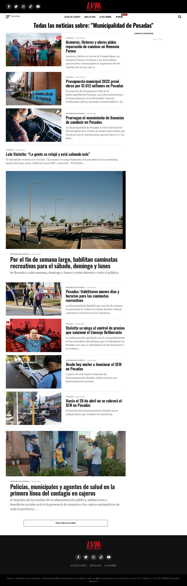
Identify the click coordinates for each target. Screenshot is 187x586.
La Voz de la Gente (72, 16)
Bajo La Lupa (89, 16)
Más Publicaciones (66, 523)
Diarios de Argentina (143, 34)
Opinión (120, 15)
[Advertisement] (158, 59)
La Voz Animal (105, 16)
